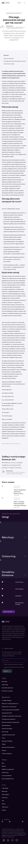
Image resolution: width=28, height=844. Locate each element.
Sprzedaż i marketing (7, 741)
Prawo (3, 738)
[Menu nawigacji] (24, 2)
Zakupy (3, 744)
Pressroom (4, 797)
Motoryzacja (5, 731)
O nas (4, 785)
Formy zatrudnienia (6, 775)
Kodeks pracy (5, 772)
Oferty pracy (5, 807)
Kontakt (4, 810)
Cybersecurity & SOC (7, 713)
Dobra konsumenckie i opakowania (10, 722)
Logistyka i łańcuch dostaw (8, 735)
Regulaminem (20, 833)
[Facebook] (4, 840)
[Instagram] (17, 840)
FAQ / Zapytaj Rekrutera (8, 778)
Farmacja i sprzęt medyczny (8, 719)
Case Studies (5, 788)
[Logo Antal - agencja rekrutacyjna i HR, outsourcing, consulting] (5, 2)
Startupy (4, 750)
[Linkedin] (1, 27)
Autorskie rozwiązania (7, 691)
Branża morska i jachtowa (8, 747)
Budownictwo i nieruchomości (9, 706)
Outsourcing (5, 684)
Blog (3, 763)
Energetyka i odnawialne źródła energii (11, 716)
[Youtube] (12, 840)
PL (20, 3)
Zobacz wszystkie (7, 611)
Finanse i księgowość (7, 753)
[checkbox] (2, 664)
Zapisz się (6, 671)
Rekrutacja (4, 681)
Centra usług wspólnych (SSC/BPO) (10, 710)
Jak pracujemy (5, 794)
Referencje (4, 791)
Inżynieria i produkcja (7, 728)
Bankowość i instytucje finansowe (10, 703)
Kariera (4, 804)
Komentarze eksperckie (14, 13)
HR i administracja (6, 725)
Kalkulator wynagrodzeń (8, 769)
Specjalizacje (6, 697)
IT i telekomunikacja (6, 700)
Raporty (4, 766)
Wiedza (4, 760)
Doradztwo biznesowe (7, 687)
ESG (3, 800)
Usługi (4, 678)
